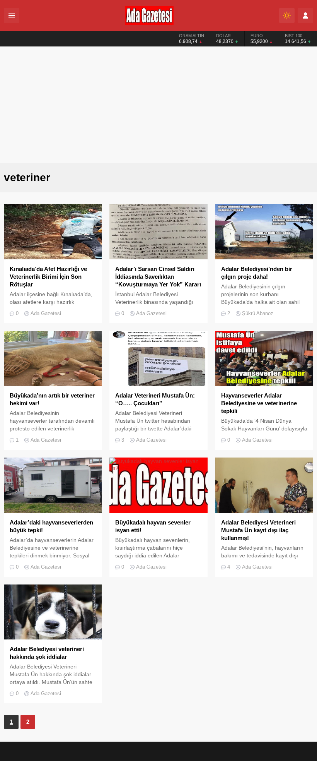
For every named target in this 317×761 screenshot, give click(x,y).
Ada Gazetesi (46, 313)
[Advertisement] (158, 105)
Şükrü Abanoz (257, 313)
